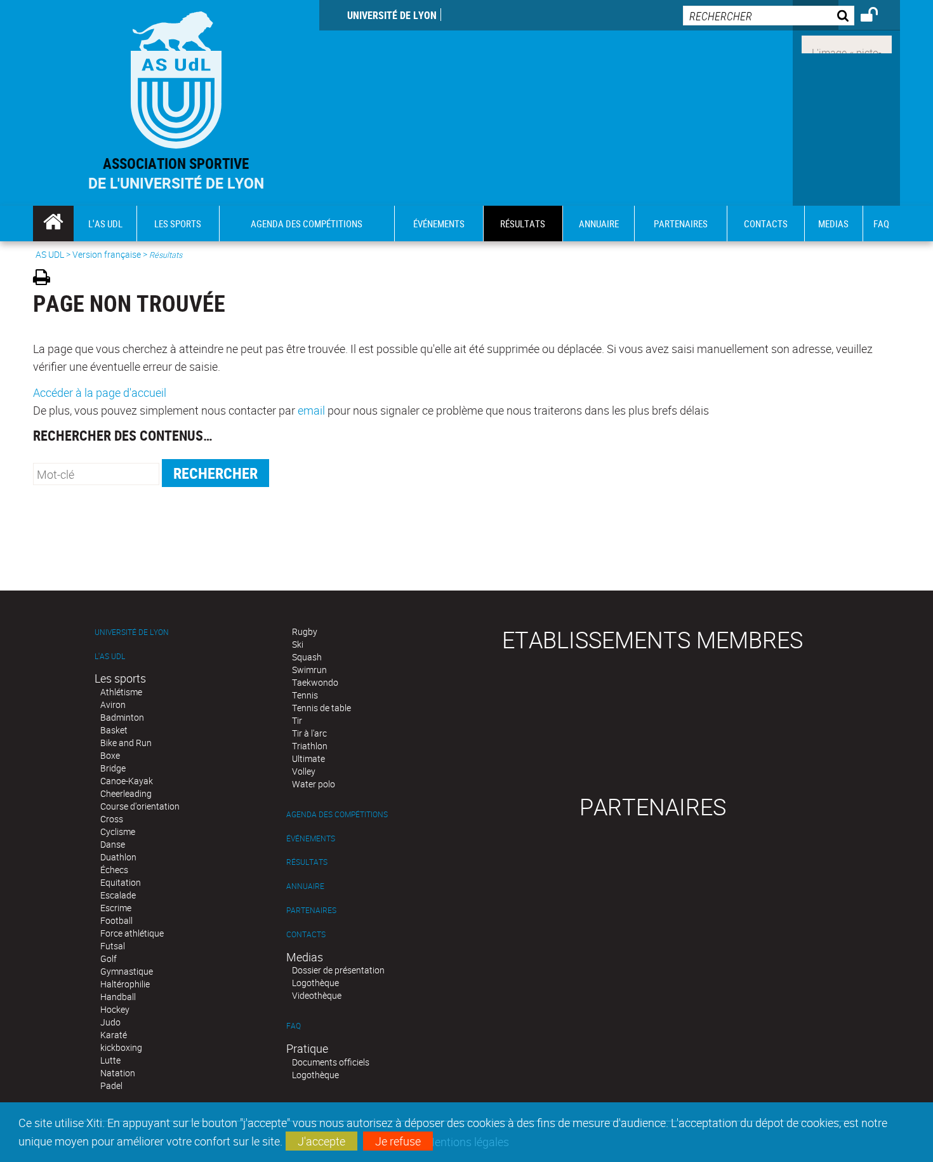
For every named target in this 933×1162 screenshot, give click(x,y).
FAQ (293, 1025)
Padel (111, 1085)
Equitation (120, 882)
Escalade (118, 895)
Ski (297, 644)
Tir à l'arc (309, 733)
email (311, 410)
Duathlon (118, 857)
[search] (768, 15)
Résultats (307, 862)
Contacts (306, 934)
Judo (110, 1022)
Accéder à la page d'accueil (99, 392)
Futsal (112, 946)
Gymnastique (126, 971)
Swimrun (309, 670)
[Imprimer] (46, 279)
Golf (108, 958)
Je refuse (398, 1141)
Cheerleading (126, 793)
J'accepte (321, 1141)
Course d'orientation (140, 806)
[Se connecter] (877, 16)
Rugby (304, 631)
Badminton (122, 717)
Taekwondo (315, 682)
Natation (117, 1073)
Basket (114, 730)
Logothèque (315, 983)
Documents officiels (330, 1062)
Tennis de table (321, 708)
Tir (297, 720)
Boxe (110, 755)
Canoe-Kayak (126, 781)
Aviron (113, 704)
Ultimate (308, 758)
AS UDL (50, 254)
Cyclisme (117, 831)
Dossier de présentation (338, 970)
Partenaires (311, 910)
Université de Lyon (392, 15)
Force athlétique (132, 933)
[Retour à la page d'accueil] (176, 77)
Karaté (113, 1035)
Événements (310, 838)
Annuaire (305, 886)
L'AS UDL (110, 656)
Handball (118, 997)
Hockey (114, 1009)
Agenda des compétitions (337, 814)
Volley (303, 771)
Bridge (113, 768)
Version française (106, 254)
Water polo (313, 784)
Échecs (114, 870)
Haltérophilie (125, 984)
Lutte (110, 1060)
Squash (307, 657)
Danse (112, 844)
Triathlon (310, 746)
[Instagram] (847, 43)
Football (116, 920)
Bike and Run (126, 743)
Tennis (305, 695)
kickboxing (121, 1047)
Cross (111, 819)
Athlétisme (121, 692)
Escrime (115, 908)
